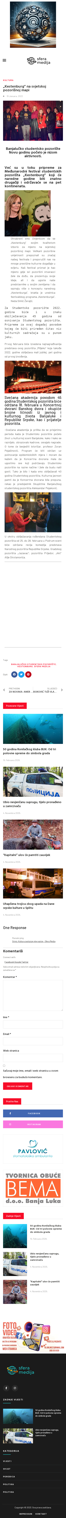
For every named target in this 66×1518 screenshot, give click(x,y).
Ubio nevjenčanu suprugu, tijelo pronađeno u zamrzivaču (32, 804)
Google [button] (17, 962)
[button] (4, 60)
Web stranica (11, 1050)
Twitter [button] (24, 962)
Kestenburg (25, 666)
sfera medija (42, 666)
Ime (6, 1017)
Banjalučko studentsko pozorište (33, 664)
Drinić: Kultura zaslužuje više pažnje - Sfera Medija (33, 941)
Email (7, 1034)
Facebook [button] (9, 962)
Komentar (10, 977)
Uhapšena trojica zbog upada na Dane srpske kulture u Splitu (28, 905)
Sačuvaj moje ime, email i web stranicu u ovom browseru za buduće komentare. (30, 1074)
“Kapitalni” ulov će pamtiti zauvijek (26, 854)
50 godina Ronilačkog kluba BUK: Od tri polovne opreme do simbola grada (29, 751)
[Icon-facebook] (6, 1388)
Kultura (8, 80)
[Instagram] (15, 1388)
